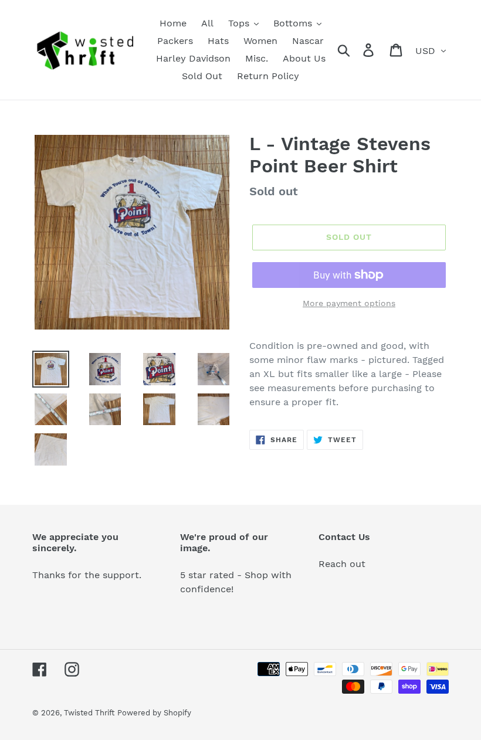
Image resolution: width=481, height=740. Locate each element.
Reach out (342, 563)
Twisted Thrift (89, 712)
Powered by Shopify (154, 712)
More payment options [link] (349, 303)
